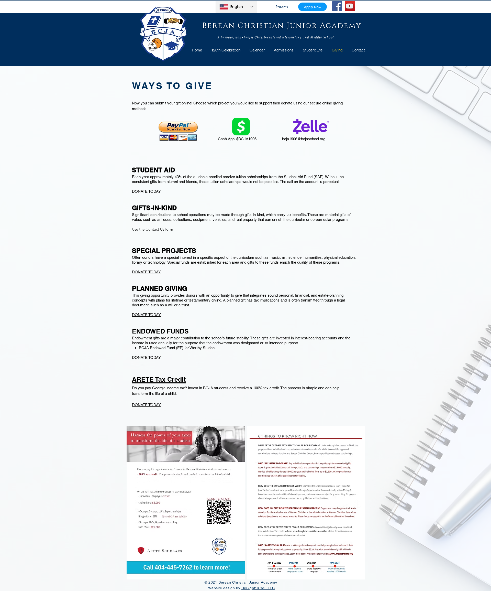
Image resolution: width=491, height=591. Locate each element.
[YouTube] (350, 6)
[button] (312, 50)
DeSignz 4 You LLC (258, 588)
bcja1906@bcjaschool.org (303, 139)
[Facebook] (337, 6)
